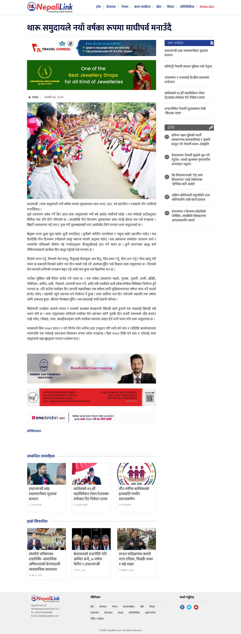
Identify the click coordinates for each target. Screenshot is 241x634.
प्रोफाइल (108, 613)
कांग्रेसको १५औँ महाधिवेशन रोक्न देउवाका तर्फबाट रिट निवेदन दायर (91, 494)
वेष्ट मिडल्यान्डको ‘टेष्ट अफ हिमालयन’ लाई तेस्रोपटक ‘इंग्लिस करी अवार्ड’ (187, 179)
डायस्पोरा (94, 613)
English (207, 7)
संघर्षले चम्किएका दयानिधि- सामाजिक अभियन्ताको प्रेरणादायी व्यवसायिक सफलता (44, 562)
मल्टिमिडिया (187, 7)
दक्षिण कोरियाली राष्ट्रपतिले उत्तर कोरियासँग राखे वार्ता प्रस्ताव (191, 197)
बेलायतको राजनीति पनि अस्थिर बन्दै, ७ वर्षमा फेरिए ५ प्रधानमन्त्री (90, 559)
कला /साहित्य (142, 7)
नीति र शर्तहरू (97, 619)
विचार (170, 7)
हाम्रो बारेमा (150, 613)
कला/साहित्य (129, 607)
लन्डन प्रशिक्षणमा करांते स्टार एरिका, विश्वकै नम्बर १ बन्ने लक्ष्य (136, 559)
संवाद (120, 613)
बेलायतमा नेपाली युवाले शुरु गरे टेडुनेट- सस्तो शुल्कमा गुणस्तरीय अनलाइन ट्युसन (191, 159)
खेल (158, 7)
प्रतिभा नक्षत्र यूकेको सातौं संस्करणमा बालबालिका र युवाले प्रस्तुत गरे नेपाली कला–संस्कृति (190, 139)
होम (98, 7)
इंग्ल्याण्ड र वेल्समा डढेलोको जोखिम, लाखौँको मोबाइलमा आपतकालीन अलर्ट (189, 216)
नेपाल (124, 7)
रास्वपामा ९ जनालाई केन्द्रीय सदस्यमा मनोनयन (187, 80)
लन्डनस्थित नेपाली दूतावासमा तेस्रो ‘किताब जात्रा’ (185, 111)
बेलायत (111, 7)
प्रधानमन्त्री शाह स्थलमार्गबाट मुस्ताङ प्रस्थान (43, 494)
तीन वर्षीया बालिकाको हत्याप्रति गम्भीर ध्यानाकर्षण (134, 494)
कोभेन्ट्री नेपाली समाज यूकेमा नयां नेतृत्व (188, 66)
